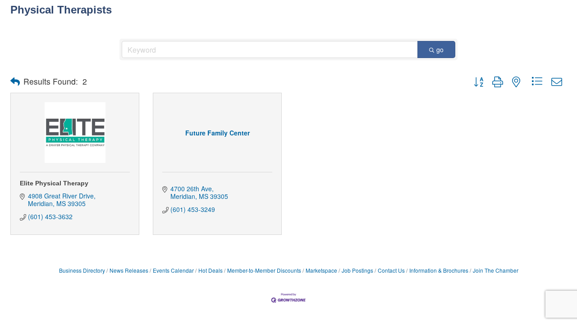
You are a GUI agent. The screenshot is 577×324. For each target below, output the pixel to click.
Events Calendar (173, 270)
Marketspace (321, 270)
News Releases (129, 270)
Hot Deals (210, 270)
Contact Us (391, 270)
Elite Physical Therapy (54, 183)
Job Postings (357, 270)
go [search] (440, 49)
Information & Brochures (438, 270)
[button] (15, 81)
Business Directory (82, 270)
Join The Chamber (495, 270)
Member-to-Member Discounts (264, 270)
